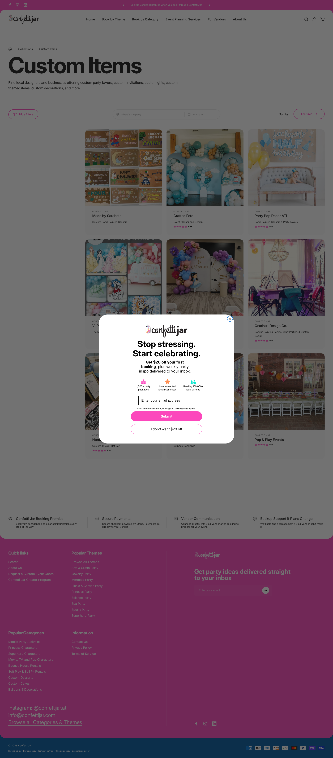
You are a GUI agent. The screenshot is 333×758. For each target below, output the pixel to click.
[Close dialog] (230, 318)
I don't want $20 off (166, 429)
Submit (166, 416)
